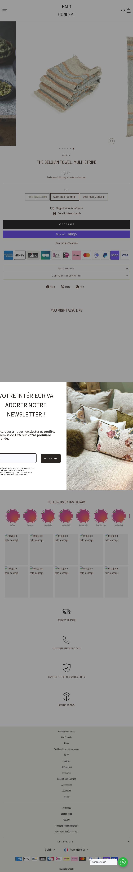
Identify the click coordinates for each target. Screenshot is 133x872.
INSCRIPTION (50, 458)
